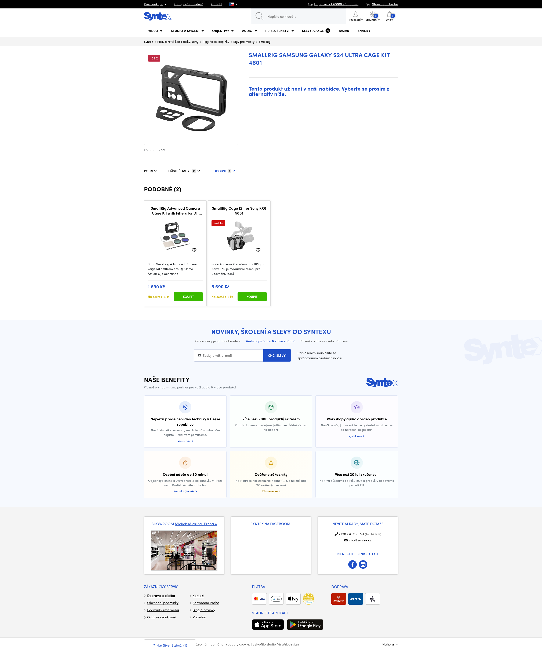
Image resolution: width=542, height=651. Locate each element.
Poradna (199, 617)
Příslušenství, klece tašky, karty (177, 41)
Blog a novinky (204, 609)
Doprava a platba (161, 595)
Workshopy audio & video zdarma (270, 341)
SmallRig (265, 41)
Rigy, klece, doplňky (216, 41)
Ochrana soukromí (161, 617)
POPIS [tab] (148, 171)
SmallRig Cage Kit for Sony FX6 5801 (239, 211)
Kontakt (216, 4)
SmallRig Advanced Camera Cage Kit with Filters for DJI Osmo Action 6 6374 (175, 211)
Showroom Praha (206, 602)
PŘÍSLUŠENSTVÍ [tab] (181, 171)
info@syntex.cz (360, 540)
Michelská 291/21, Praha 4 (196, 523)
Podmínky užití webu (163, 609)
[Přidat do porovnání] (194, 249)
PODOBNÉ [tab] (221, 171)
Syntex (148, 41)
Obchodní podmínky (162, 602)
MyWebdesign (288, 644)
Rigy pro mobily (243, 41)
